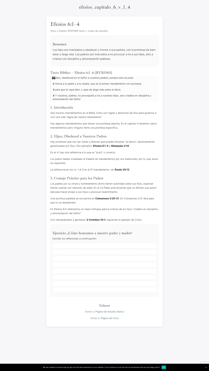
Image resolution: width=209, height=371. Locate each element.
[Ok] (206, 367)
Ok (164, 367)
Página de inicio (110, 318)
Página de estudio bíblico (109, 311)
